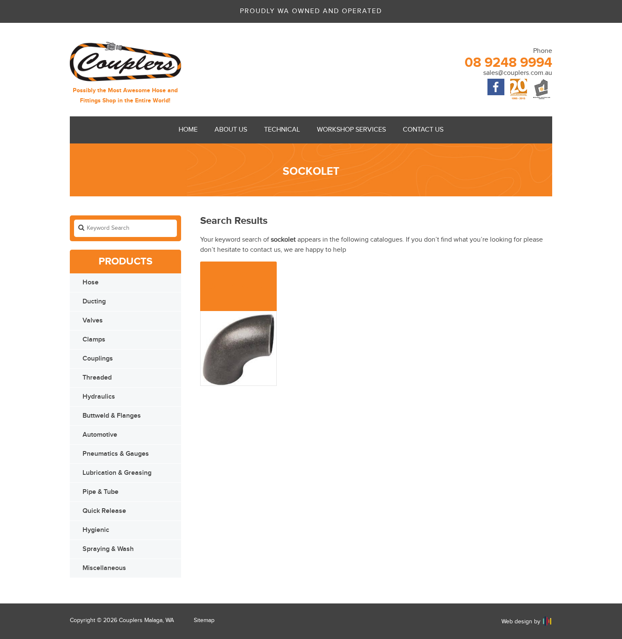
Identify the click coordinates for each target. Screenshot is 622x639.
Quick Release (104, 511)
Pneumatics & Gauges (116, 454)
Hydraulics (99, 397)
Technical (282, 130)
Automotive (100, 435)
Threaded (97, 378)
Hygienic (96, 530)
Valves (93, 321)
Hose (91, 282)
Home (188, 130)
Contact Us (423, 130)
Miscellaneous (104, 568)
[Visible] (547, 621)
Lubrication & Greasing (117, 473)
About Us (231, 130)
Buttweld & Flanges (112, 416)
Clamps (94, 340)
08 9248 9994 (508, 63)
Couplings (98, 359)
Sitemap (204, 620)
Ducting (94, 301)
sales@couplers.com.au (517, 73)
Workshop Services (351, 130)
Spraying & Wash (108, 549)
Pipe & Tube (100, 492)
